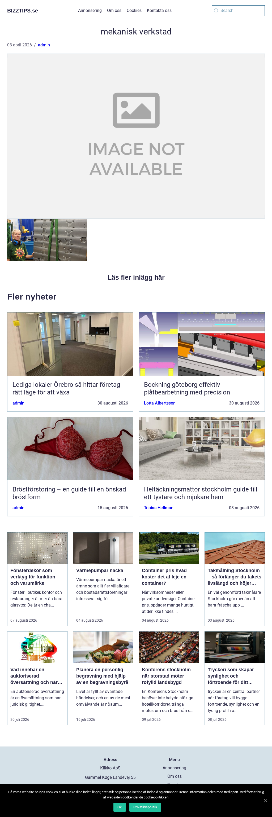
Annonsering (90, 10)
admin (44, 44)
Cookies (134, 10)
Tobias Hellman (158, 507)
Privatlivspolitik (145, 807)
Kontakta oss (159, 10)
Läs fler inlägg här (136, 277)
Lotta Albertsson (160, 403)
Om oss (114, 10)
